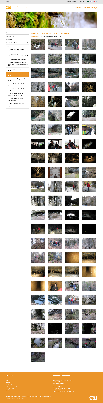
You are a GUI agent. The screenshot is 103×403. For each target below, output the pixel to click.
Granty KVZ (9, 39)
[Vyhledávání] (96, 1)
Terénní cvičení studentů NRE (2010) (16, 84)
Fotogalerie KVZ (10, 46)
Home (7, 1)
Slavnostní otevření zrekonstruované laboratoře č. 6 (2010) (18, 55)
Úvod (7, 32)
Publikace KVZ (10, 36)
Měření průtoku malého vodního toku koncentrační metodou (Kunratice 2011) (18, 64)
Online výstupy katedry (12, 42)
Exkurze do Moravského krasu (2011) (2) (16, 74)
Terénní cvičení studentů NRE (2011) (16, 89)
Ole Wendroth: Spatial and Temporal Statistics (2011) (15, 94)
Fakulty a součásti (71, 1)
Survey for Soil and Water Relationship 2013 (15, 99)
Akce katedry (9, 106)
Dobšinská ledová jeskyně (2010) (18, 59)
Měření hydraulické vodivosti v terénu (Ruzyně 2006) (16, 50)
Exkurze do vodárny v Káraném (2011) (17, 79)
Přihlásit (82, 1)
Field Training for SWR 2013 (16, 103)
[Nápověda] (88, 1)
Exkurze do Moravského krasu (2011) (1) (16, 69)
